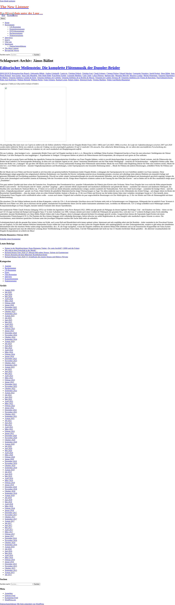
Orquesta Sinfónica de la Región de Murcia (78, 78)
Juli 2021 (8, 421)
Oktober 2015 (10, 568)
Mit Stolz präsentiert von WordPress (30, 604)
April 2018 (9, 504)
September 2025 (11, 314)
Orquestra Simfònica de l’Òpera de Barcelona (138, 78)
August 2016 (10, 547)
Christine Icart (87, 73)
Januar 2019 (9, 485)
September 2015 (11, 570)
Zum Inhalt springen (7, 1)
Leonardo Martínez (74, 76)
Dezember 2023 (11, 359)
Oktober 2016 (10, 543)
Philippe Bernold (23, 80)
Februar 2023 (10, 380)
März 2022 (9, 403)
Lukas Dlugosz (98, 76)
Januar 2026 (9, 305)
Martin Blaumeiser (123, 80)
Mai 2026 (8, 296)
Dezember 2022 (11, 384)
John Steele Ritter (44, 76)
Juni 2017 (8, 525)
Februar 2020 (10, 457)
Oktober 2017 (10, 517)
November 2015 (11, 566)
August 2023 (10, 367)
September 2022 (11, 391)
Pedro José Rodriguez (8, 80)
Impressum (9, 44)
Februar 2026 (10, 303)
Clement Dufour (112, 73)
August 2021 (10, 418)
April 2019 (9, 478)
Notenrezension (11, 281)
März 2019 (9, 480)
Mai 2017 (8, 528)
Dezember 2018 (11, 487)
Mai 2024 (8, 348)
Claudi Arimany (99, 73)
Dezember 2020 (11, 436)
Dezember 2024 (11, 333)
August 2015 (10, 572)
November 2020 (11, 438)
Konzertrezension (11, 279)
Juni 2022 (8, 397)
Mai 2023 (8, 374)
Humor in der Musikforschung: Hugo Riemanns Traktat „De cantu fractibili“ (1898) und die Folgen (42, 248)
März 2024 (9, 352)
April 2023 (9, 376)
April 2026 (9, 299)
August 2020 (10, 444)
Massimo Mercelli (122, 76)
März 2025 (9, 326)
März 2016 (9, 558)
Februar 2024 (10, 354)
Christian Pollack (74, 73)
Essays (7, 40)
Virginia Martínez (99, 80)
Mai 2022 (8, 399)
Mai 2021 (8, 425)
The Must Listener (12, 48)
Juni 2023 (8, 371)
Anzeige (8, 266)
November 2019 (11, 463)
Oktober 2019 (10, 466)
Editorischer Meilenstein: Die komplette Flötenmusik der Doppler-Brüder (60, 67)
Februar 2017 (10, 534)
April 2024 (9, 350)
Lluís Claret (86, 76)
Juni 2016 (8, 551)
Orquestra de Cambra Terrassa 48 (107, 78)
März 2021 (9, 429)
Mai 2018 (8, 502)
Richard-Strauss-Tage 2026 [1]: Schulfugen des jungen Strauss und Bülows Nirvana (36, 257)
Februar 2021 (10, 431)
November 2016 (11, 540)
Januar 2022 (9, 408)
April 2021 (9, 427)
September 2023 (11, 365)
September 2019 (11, 468)
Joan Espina (16, 76)
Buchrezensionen (16, 33)
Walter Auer (111, 80)
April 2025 (9, 324)
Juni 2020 (8, 448)
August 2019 (10, 470)
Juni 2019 (8, 474)
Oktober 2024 (10, 337)
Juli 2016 (8, 549)
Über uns (8, 42)
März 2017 (9, 532)
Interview (8, 277)
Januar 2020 (9, 459)
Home (7, 23)
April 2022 (9, 401)
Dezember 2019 (11, 461)
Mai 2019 (8, 476)
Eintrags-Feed (10, 596)
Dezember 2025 (11, 307)
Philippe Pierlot (37, 80)
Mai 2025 (8, 322)
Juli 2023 (8, 369)
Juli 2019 (8, 472)
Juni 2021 (8, 423)
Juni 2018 (8, 500)
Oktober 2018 (10, 491)
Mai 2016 (8, 553)
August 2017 (10, 521)
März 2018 (9, 506)
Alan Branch (24, 73)
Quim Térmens (49, 80)
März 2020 (9, 455)
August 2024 (10, 341)
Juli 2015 (8, 575)
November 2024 (11, 335)
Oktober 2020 (10, 440)
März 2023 (9, 378)
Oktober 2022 (10, 388)
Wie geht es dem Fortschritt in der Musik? (20, 250)
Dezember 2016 (11, 538)
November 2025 (11, 309)
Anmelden (9, 593)
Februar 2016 (10, 560)
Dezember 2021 (11, 410)
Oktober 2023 (10, 363)
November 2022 (11, 386)
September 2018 (11, 493)
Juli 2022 (8, 395)
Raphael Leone (61, 80)
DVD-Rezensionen (17, 31)
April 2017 (9, 530)
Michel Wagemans (150, 76)
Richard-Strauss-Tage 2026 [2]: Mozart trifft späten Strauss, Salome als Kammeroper (36, 253)
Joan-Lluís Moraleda (29, 76)
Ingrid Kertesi (155, 73)
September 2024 (11, 339)
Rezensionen (9, 25)
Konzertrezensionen (17, 29)
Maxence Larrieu (136, 76)
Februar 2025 (10, 329)
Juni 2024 (8, 346)
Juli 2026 (8, 292)
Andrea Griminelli (52, 73)
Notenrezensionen (16, 35)
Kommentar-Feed (11, 598)
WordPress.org (10, 600)
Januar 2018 (9, 510)
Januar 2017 (9, 536)
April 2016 (9, 555)
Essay (7, 272)
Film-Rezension (11, 274)
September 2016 (11, 545)
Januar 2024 (9, 356)
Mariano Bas (109, 76)
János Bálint (165, 73)
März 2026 (9, 301)
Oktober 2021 (10, 414)
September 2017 (11, 519)
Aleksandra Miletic (37, 73)
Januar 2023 (9, 382)
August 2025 (10, 316)
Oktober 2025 (10, 311)
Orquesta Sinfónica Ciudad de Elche (22, 78)
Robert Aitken (73, 80)
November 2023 (11, 361)
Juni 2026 (8, 294)
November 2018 (11, 489)
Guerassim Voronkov (141, 73)
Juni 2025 (8, 320)
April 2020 (9, 453)
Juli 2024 (8, 344)
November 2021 (11, 412)
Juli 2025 (8, 318)
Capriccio (63, 73)
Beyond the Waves (12, 50)
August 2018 (10, 495)
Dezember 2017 (11, 513)
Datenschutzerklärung (18, 46)
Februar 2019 (10, 483)
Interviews (9, 38)
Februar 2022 (10, 406)
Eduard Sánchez (126, 73)
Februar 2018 (10, 508)
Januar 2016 (9, 562)
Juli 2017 (8, 523)
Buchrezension (10, 268)
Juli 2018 (8, 498)
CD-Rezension (15, 27)
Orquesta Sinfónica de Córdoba (49, 78)
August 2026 (10, 290)
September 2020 (11, 442)
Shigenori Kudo (86, 80)
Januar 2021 (9, 433)
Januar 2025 (9, 331)
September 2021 (11, 416)
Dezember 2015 (11, 564)
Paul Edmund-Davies (165, 78)
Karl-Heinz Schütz (59, 76)
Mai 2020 (8, 451)
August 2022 (10, 393)
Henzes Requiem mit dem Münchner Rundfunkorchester (26, 255)
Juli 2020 (8, 446)
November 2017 (11, 515)
